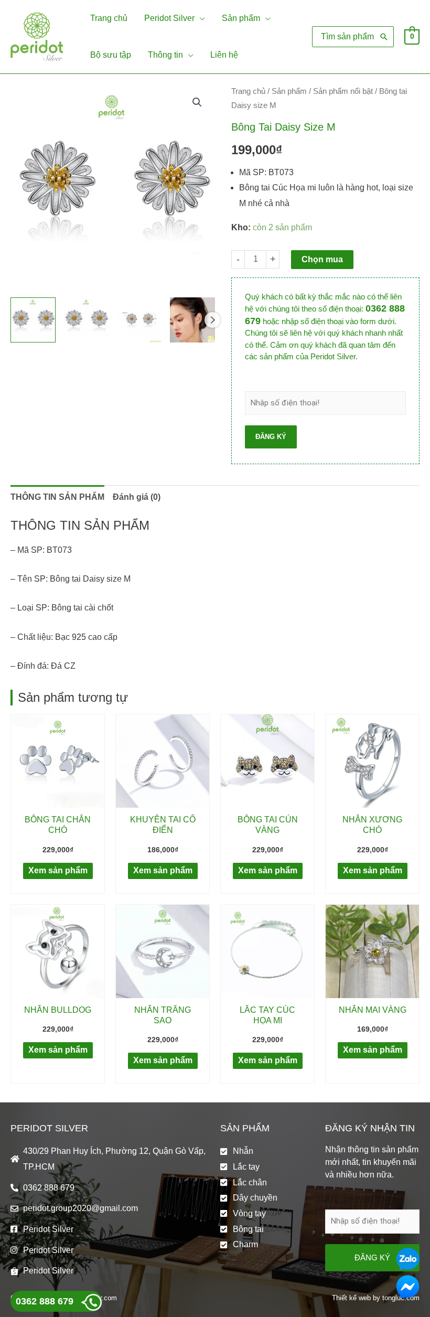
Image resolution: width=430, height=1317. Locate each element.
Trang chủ (248, 91)
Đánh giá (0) (136, 496)
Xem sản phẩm (58, 870)
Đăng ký (270, 437)
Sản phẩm (289, 91)
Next (212, 320)
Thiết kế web (351, 1298)
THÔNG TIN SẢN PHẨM (57, 496)
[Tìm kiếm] (384, 36)
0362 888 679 (44, 1301)
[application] (200, 18)
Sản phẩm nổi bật (343, 91)
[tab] (57, 497)
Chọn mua (322, 259)
